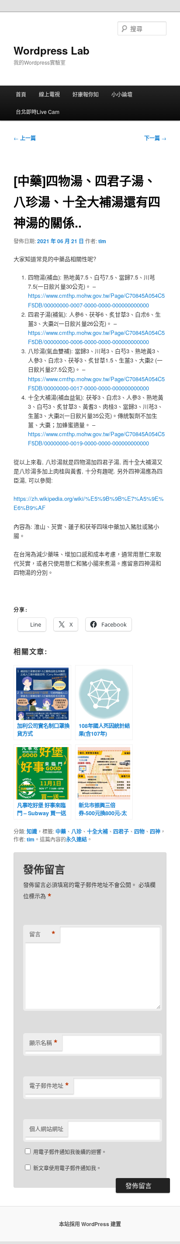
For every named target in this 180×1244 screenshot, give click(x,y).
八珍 (76, 831)
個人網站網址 (46, 1128)
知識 (32, 831)
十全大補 (97, 831)
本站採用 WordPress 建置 (90, 1224)
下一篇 (155, 138)
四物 (139, 831)
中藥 (60, 831)
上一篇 (25, 138)
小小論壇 (121, 94)
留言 (42, 934)
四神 (155, 831)
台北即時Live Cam (37, 111)
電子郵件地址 (49, 1085)
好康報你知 (86, 94)
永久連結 (76, 839)
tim (102, 241)
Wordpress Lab (52, 50)
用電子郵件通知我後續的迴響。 (70, 1151)
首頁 (21, 94)
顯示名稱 (43, 1043)
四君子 (121, 831)
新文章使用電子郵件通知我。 (67, 1168)
